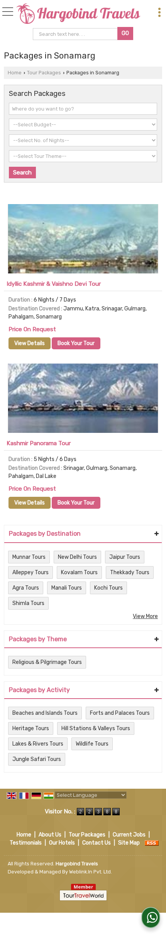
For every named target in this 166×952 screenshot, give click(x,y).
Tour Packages (44, 72)
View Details (29, 343)
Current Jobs (129, 834)
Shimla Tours (28, 603)
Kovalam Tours (79, 572)
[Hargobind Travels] (78, 14)
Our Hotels (62, 843)
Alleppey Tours (30, 572)
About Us (50, 834)
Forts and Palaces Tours (120, 713)
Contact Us (96, 843)
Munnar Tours (29, 557)
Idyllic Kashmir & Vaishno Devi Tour (54, 283)
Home (15, 72)
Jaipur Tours (124, 557)
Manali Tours (66, 588)
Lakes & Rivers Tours (37, 744)
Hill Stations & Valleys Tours (95, 728)
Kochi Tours (108, 588)
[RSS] (152, 843)
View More (145, 616)
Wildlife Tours (92, 744)
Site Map (129, 843)
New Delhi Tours (77, 557)
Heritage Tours (30, 728)
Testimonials (26, 843)
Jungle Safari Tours (36, 759)
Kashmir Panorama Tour (39, 443)
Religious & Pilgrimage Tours (47, 662)
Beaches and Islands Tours (45, 713)
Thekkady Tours (129, 572)
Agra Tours (25, 588)
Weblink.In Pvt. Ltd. (90, 872)
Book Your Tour (76, 343)
